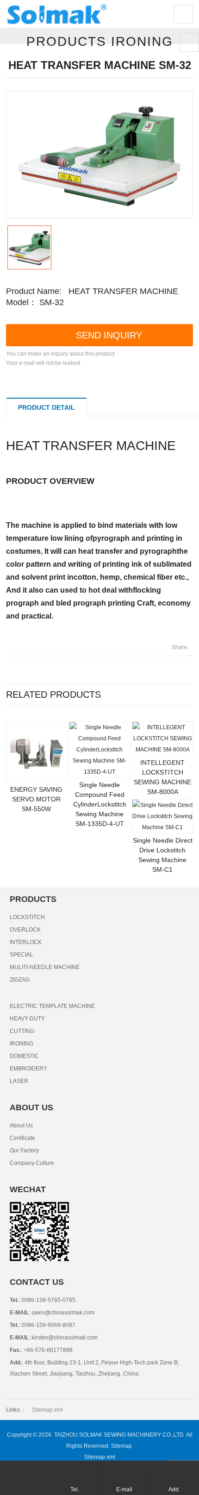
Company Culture (32, 1163)
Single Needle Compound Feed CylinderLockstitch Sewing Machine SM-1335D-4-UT (99, 804)
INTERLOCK (26, 942)
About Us (21, 1125)
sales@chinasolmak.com (62, 1312)
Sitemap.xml (47, 1410)
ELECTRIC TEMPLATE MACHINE (52, 1006)
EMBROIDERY (28, 1068)
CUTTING (22, 1031)
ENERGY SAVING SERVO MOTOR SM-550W (36, 799)
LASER (19, 1081)
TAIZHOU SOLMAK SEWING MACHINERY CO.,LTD (119, 1435)
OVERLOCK (25, 929)
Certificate (22, 1138)
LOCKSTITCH (27, 917)
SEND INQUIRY (109, 335)
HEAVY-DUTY (27, 1018)
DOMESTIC (24, 1056)
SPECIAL (21, 954)
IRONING (21, 1043)
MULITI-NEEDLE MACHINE (45, 967)
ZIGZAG (20, 979)
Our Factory (24, 1150)
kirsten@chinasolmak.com (64, 1337)
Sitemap (121, 1446)
